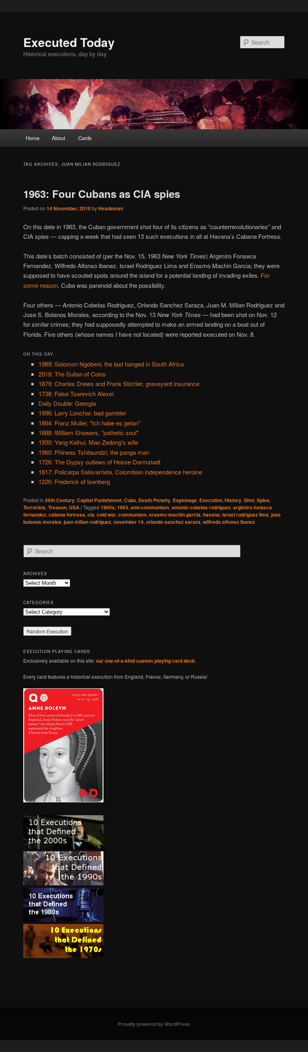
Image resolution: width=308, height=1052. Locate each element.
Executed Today (69, 42)
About (58, 138)
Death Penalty (154, 500)
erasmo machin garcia (175, 514)
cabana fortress (67, 514)
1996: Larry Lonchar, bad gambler (82, 413)
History (233, 500)
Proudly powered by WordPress (154, 1024)
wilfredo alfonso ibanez (229, 521)
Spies (263, 500)
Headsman (110, 208)
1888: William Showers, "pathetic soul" (88, 432)
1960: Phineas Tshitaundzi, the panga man (93, 452)
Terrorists (34, 507)
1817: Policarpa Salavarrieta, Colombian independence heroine (120, 472)
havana (211, 514)
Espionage (185, 500)
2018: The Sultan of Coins (72, 374)
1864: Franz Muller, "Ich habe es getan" (89, 423)
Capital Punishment (99, 500)
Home (32, 138)
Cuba (130, 500)
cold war (106, 514)
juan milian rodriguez (87, 521)
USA (74, 507)
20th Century (60, 500)
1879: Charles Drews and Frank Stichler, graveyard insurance (118, 383)
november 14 (128, 521)
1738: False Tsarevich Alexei (75, 393)
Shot (249, 500)
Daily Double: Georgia (67, 403)
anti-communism (150, 507)
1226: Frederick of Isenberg (74, 481)
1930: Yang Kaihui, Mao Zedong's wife (88, 442)
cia (90, 514)
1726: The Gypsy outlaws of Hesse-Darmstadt (99, 462)
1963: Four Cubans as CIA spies (101, 193)
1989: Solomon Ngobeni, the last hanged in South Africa (111, 364)
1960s (108, 507)
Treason (57, 507)
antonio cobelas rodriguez (201, 507)
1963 (122, 507)
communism (132, 514)
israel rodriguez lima (245, 514)
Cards (85, 138)
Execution (210, 500)
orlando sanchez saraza (173, 521)
